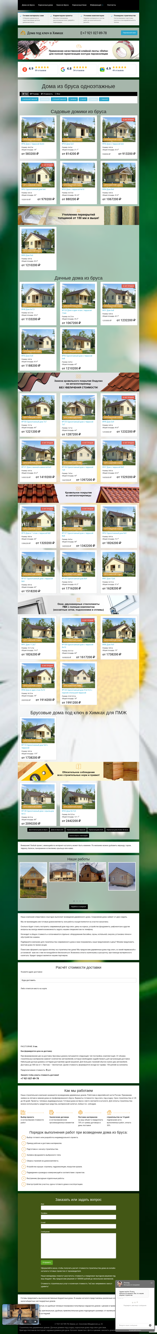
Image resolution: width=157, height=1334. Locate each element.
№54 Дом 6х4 (68, 144)
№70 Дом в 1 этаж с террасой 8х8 (35, 533)
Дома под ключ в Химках (44, 33)
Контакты (111, 5)
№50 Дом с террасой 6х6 (113, 144)
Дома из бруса (28, 5)
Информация (95, 5)
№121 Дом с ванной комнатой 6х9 (36, 467)
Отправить (47, 1262)
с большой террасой (59, 99)
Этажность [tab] (48, 94)
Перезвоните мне (129, 33)
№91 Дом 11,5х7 (28, 644)
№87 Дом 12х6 (108, 579)
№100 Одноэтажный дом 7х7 (34, 422)
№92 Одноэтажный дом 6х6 (33, 189)
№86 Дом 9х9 (108, 644)
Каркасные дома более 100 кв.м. (117, 830)
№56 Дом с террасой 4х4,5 (32, 144)
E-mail (43, 1222)
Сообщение (45, 1232)
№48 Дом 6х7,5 (27, 309)
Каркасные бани (79, 5)
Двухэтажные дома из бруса (38, 830)
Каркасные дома (45, 5)
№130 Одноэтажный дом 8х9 (74, 579)
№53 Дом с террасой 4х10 (73, 189)
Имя (42, 1204)
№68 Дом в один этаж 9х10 (33, 690)
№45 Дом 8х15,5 (69, 811)
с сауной (83, 99)
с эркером (73, 99)
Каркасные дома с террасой (76, 830)
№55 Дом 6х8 (27, 356)
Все (58, 94)
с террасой (104, 99)
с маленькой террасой (29, 99)
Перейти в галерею (78, 907)
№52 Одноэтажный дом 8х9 (114, 533)
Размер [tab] (35, 94)
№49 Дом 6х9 (108, 422)
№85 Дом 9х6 (27, 255)
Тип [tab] (26, 94)
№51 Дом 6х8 (108, 310)
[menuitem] (28, 5)
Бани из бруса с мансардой (79, 835)
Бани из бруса (63, 5)
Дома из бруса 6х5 (57, 830)
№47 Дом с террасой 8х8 (113, 467)
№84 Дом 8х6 (108, 189)
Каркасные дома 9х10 (96, 830)
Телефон (44, 1213)
